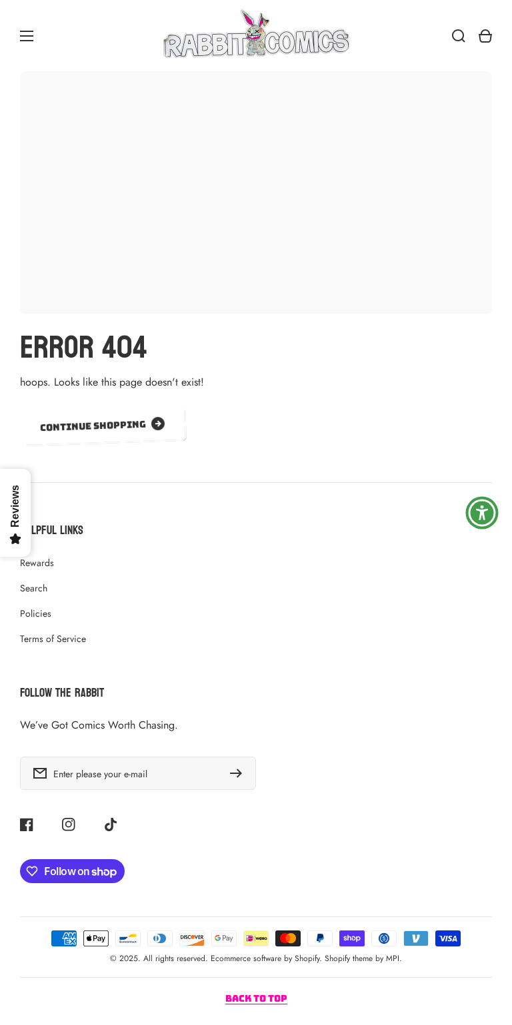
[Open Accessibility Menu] (482, 512)
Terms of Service (53, 639)
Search (33, 588)
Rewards (37, 563)
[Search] (458, 36)
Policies (35, 613)
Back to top (256, 998)
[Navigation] (26, 36)
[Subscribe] (239, 773)
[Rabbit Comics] (256, 35)
